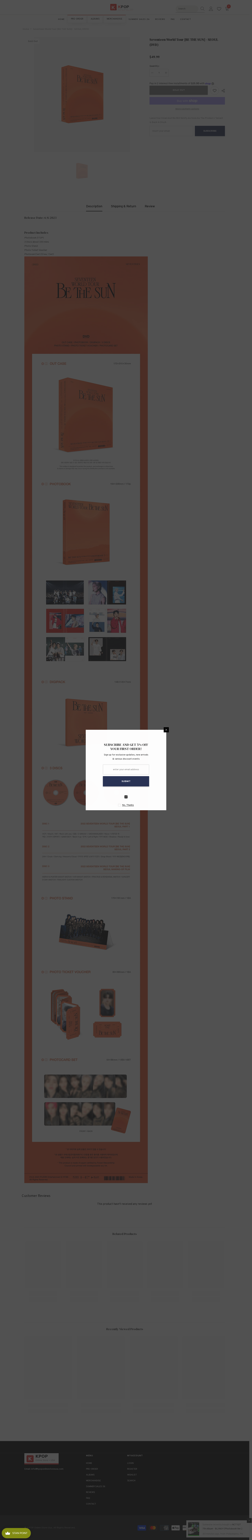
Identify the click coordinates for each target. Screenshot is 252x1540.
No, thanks (168, 805)
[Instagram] (166, 796)
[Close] (206, 729)
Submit (166, 781)
